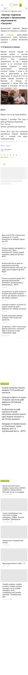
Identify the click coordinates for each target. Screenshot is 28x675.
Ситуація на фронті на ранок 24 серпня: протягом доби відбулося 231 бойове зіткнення (14, 307)
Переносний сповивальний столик (12, 542)
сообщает (10, 35)
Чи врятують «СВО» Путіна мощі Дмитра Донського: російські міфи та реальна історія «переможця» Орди (14, 330)
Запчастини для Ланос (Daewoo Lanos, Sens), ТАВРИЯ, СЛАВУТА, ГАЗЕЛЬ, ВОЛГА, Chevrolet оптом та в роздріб (13, 489)
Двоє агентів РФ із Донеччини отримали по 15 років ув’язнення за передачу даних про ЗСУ (13, 238)
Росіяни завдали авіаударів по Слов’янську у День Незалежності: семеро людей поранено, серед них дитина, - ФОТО (13, 252)
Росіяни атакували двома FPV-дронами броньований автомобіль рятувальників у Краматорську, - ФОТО (13, 281)
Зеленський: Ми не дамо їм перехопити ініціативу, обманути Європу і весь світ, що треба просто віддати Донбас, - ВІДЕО (14, 267)
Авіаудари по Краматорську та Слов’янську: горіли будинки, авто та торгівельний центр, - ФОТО (14, 427)
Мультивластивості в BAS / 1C (13, 563)
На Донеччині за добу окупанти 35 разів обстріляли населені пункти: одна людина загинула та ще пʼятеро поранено (14, 414)
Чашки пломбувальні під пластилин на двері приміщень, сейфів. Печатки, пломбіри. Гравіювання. (13, 516)
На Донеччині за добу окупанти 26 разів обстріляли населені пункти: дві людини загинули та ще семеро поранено (14, 295)
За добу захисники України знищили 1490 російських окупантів (12, 318)
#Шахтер (8, 145)
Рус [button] (5, 8)
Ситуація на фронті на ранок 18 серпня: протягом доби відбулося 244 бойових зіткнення (14, 401)
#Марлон (3, 145)
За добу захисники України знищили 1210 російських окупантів (13, 390)
